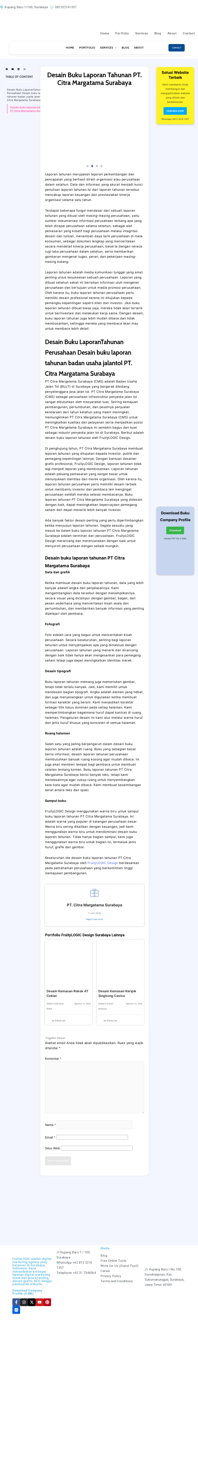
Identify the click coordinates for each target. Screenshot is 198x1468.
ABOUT (139, 47)
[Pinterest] (47, 1302)
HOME (70, 47)
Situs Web (52, 1148)
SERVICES (106, 47)
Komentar (53, 1058)
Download (175, 530)
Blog (157, 33)
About (172, 33)
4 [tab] (101, 166)
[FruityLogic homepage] (27, 47)
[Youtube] (39, 1302)
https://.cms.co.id (94, 919)
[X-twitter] (32, 1302)
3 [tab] (96, 166)
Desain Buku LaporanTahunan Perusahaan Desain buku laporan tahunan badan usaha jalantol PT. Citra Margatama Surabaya (27, 95)
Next (146, 126)
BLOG (125, 47)
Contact (189, 33)
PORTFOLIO (87, 47)
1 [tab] (87, 166)
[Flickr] (16, 1310)
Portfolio (122, 33)
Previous (42, 126)
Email (50, 1137)
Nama (50, 1125)
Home (104, 33)
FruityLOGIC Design (103, 863)
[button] (7, 69)
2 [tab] (92, 166)
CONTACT (176, 47)
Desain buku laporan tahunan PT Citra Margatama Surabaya (29, 109)
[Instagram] (24, 1302)
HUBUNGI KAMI (175, 110)
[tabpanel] (94, 127)
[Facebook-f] (16, 1302)
